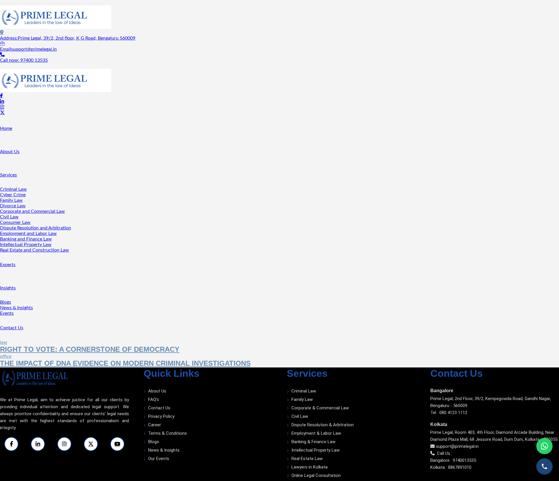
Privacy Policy (161, 416)
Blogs (5, 302)
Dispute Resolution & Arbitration (322, 424)
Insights (8, 288)
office (5, 356)
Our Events (158, 458)
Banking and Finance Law (26, 239)
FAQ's (153, 399)
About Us (10, 151)
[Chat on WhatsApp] (544, 446)
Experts (7, 264)
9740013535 (464, 460)
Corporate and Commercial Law (32, 211)
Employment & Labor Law (316, 433)
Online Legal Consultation (316, 475)
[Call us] (544, 466)
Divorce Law (13, 206)
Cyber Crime (13, 194)
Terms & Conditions (167, 433)
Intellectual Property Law (26, 244)
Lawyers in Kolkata (309, 467)
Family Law (11, 200)
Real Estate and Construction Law (34, 250)
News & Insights (16, 307)
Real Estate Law (307, 458)
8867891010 (459, 467)
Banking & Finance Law (313, 441)
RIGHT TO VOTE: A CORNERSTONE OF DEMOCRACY (89, 349)
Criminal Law (13, 189)
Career (154, 424)
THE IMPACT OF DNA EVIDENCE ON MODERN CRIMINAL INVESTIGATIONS (125, 363)
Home (6, 128)
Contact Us (11, 328)
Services (8, 175)
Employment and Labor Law (28, 233)
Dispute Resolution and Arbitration (35, 228)
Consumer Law (15, 222)
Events (7, 313)
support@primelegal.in (457, 446)
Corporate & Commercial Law (320, 408)
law (3, 342)
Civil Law (9, 217)
